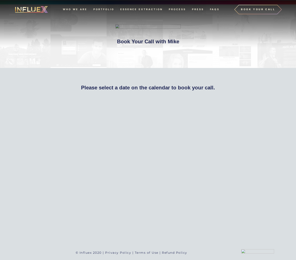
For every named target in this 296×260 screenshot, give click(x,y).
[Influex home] (31, 9)
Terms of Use (146, 253)
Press (198, 9)
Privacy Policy (118, 253)
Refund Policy (174, 253)
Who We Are (75, 9)
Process (177, 9)
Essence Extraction (141, 9)
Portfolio (103, 9)
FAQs (215, 9)
